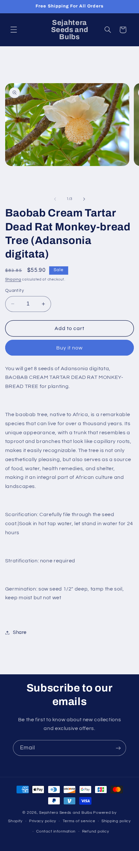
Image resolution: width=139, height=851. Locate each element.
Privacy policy (42, 821)
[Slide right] (84, 199)
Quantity (14, 290)
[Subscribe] (118, 748)
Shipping (13, 279)
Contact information (56, 831)
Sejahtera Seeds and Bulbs (65, 812)
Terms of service (79, 821)
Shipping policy (116, 821)
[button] (13, 29)
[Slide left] (55, 199)
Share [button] (20, 632)
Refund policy (95, 831)
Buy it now (69, 347)
